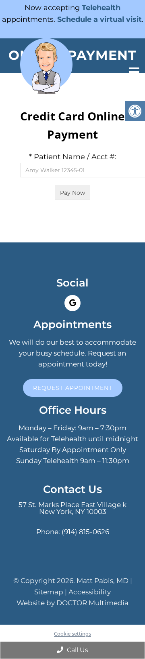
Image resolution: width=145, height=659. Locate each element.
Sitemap (48, 592)
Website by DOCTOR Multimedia (72, 603)
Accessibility (89, 592)
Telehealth (101, 7)
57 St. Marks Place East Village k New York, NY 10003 (72, 508)
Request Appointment (72, 388)
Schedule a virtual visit (99, 19)
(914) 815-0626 (85, 531)
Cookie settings (72, 633)
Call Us (76, 650)
